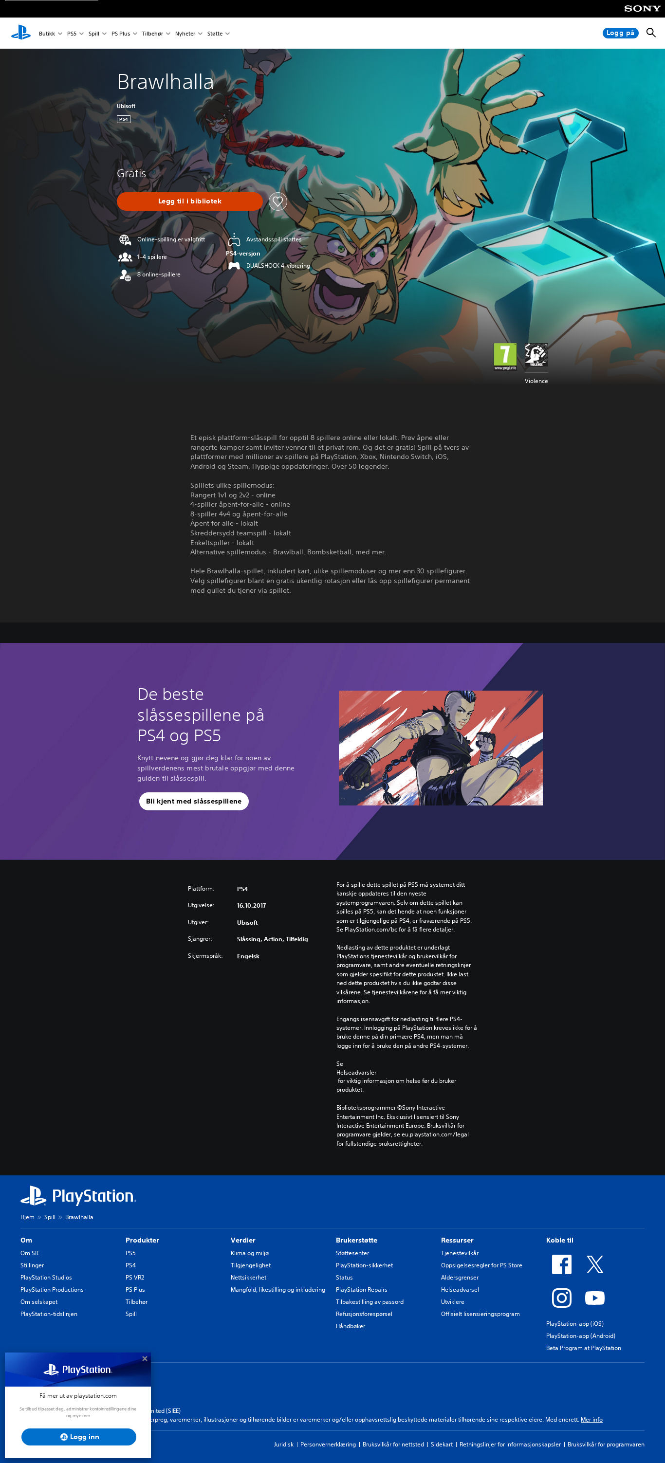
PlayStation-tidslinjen (48, 1314)
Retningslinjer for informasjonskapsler (510, 1444)
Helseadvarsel (460, 1289)
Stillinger (32, 1265)
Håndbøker (350, 1326)
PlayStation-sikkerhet (364, 1265)
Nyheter (185, 33)
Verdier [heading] (243, 1240)
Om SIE (29, 1253)
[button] (194, 801)
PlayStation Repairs (362, 1289)
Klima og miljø (250, 1253)
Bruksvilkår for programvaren (606, 1444)
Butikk (47, 33)
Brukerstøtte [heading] (356, 1240)
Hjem (27, 1217)
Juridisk (284, 1444)
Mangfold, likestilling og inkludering (278, 1289)
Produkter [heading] (142, 1240)
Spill (94, 33)
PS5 (71, 33)
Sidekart (442, 1444)
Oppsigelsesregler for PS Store (481, 1265)
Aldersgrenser (460, 1277)
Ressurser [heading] (457, 1240)
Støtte (214, 33)
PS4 (131, 1265)
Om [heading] (26, 1240)
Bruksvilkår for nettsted (393, 1444)
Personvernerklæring (328, 1444)
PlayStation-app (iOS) (575, 1323)
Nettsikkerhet (248, 1277)
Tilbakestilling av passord (370, 1302)
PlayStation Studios (46, 1277)
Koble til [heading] (559, 1240)
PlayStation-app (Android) (580, 1336)
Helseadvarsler (356, 1072)
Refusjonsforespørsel (364, 1314)
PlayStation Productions (52, 1289)
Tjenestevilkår (460, 1253)
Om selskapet (38, 1302)
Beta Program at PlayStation (583, 1348)
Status (344, 1277)
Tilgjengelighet (251, 1265)
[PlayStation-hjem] (21, 33)
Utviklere (452, 1302)
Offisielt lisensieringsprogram (480, 1314)
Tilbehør (152, 33)
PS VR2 (135, 1277)
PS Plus (120, 33)
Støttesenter (352, 1253)
